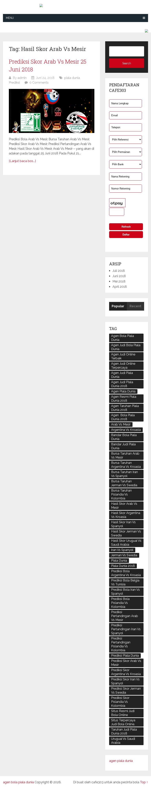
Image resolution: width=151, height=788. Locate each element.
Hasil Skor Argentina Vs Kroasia (125, 515)
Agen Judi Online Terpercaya (123, 365)
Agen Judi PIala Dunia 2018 (122, 384)
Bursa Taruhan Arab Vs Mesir (125, 455)
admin (22, 78)
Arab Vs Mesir (121, 424)
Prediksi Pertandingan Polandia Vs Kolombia (120, 644)
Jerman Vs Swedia (124, 555)
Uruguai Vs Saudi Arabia (123, 741)
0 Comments (39, 82)
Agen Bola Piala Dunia (122, 338)
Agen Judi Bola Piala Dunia (125, 347)
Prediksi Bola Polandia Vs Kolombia (120, 603)
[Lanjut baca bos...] (22, 161)
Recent (135, 306)
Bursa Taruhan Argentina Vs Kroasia (126, 465)
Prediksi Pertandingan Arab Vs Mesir (124, 616)
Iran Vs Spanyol (122, 550)
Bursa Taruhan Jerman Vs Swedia (124, 483)
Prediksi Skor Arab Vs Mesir (126, 663)
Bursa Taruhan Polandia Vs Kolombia (121, 494)
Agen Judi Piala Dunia (122, 375)
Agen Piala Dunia (123, 391)
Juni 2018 (119, 276)
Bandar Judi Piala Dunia (123, 446)
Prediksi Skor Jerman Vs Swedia (126, 690)
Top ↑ (144, 782)
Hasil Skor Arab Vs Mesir (124, 505)
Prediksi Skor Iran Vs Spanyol (125, 681)
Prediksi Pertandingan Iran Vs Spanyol (126, 629)
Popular (118, 306)
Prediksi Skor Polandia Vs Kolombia (120, 702)
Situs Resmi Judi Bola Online (122, 713)
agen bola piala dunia (18, 782)
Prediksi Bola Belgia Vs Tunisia (125, 582)
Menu (10, 17)
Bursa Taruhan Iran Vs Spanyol (124, 474)
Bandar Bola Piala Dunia (124, 437)
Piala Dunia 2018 (123, 566)
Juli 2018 (118, 271)
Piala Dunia (119, 560)
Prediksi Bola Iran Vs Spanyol (125, 591)
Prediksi (14, 82)
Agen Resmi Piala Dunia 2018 (123, 398)
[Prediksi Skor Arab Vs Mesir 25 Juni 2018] (51, 111)
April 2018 (119, 287)
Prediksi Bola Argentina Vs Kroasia (126, 573)
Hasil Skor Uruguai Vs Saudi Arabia (126, 542)
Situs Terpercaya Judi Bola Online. (123, 722)
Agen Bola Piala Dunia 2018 (123, 417)
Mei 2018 (118, 281)
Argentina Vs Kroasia (126, 430)
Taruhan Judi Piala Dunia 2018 (124, 731)
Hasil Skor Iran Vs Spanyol (123, 524)
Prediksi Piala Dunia (125, 655)
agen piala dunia (121, 761)
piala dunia (72, 78)
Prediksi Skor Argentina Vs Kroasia (126, 672)
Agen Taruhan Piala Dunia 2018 (125, 408)
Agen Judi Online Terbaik (123, 356)
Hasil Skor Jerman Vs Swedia (126, 533)
